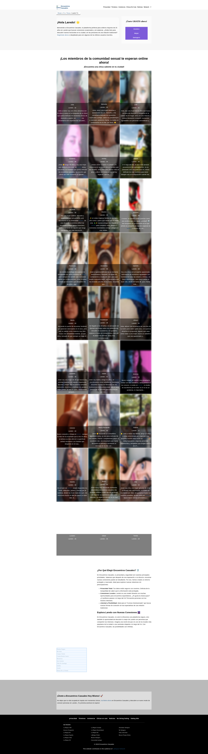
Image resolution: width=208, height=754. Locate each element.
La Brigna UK (67, 740)
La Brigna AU (67, 732)
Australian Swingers (124, 727)
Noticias (140, 7)
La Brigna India (67, 737)
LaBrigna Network (119, 749)
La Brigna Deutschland (97, 730)
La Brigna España (68, 735)
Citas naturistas (123, 732)
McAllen (59, 651)
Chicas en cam (131, 7)
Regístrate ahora (63, 35)
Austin (59, 668)
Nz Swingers (122, 730)
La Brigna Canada (96, 727)
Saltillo (59, 665)
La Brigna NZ (94, 732)
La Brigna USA (67, 727)
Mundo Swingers (95, 737)
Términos (114, 7)
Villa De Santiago (62, 663)
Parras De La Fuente (62, 670)
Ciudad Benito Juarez (63, 656)
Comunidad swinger (96, 740)
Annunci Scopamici (68, 730)
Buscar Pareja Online (125, 735)
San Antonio (60, 661)
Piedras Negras (61, 649)
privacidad (106, 7)
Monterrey (60, 658)
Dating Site (135, 718)
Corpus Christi (61, 654)
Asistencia (121, 7)
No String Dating (123, 718)
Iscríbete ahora (106, 700)
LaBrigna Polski (95, 735)
